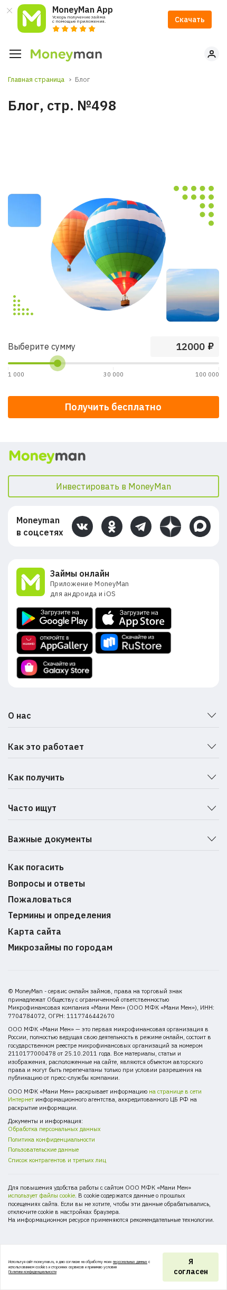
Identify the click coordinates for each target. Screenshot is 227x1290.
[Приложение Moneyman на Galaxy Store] (54, 667)
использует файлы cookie (41, 1195)
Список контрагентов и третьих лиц (57, 1160)
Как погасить (36, 867)
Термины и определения (59, 915)
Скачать (190, 19)
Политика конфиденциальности (51, 1139)
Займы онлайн (79, 573)
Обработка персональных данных (54, 1129)
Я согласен (191, 1267)
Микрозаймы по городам (60, 947)
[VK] (82, 526)
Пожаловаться (39, 899)
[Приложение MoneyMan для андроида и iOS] (33, 583)
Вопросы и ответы (46, 883)
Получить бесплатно (113, 407)
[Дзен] (170, 526)
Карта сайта (34, 931)
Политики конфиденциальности (32, 1271)
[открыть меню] (15, 53)
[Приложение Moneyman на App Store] (133, 618)
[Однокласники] (111, 526)
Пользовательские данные (43, 1149)
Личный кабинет (211, 53)
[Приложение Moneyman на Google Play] (54, 618)
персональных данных (130, 1261)
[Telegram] (141, 526)
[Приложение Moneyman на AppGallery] (54, 643)
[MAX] (200, 526)
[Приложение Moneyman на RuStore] (133, 643)
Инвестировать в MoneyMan (113, 486)
